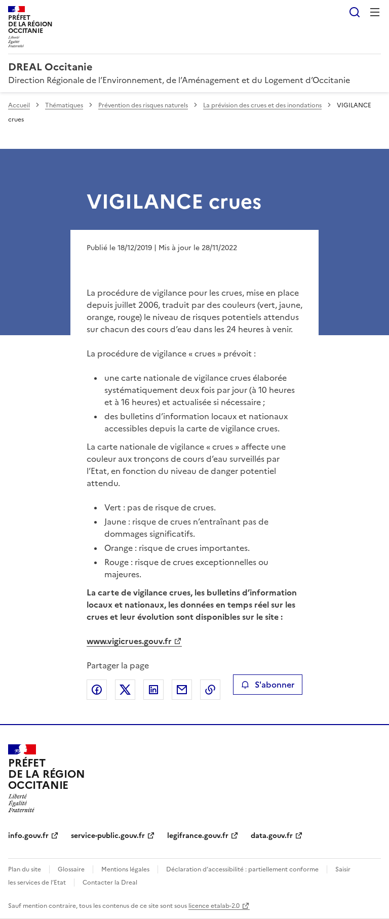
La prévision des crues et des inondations (262, 105)
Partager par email (182, 690)
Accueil (19, 105)
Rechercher (354, 12)
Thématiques (64, 105)
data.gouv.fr (272, 835)
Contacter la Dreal (110, 882)
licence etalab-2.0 (214, 905)
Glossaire (71, 869)
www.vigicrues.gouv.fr (129, 641)
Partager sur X (125, 690)
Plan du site (24, 869)
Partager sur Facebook (97, 690)
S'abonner (274, 684)
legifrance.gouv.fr (197, 835)
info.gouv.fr (28, 835)
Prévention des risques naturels (143, 105)
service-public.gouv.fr (108, 835)
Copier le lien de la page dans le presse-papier (210, 690)
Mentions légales (125, 869)
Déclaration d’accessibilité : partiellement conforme (242, 869)
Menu (375, 12)
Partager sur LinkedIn (153, 690)
